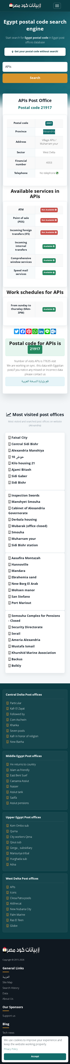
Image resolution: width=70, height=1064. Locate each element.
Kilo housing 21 (23, 463)
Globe (14, 926)
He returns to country (23, 764)
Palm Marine (17, 915)
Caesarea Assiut (19, 781)
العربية (6, 977)
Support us (9, 1016)
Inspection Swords (25, 496)
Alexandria (49, 131)
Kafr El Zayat (17, 708)
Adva (13, 864)
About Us (8, 999)
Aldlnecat (15, 903)
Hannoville (20, 565)
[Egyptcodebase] (25, 6)
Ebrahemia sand (24, 578)
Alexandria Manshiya (28, 451)
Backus (17, 659)
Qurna (14, 831)
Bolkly (16, 666)
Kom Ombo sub (19, 825)
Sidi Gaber (19, 476)
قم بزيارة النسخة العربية (35, 381)
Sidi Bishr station (25, 545)
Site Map (7, 982)
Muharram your (24, 539)
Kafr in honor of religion (24, 736)
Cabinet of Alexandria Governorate (26, 511)
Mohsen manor (23, 590)
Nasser (14, 786)
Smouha (18, 533)
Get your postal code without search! (36, 51)
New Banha (17, 742)
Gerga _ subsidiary (21, 848)
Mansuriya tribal (19, 853)
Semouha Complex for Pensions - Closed (34, 618)
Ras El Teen (16, 920)
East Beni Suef (18, 775)
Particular (15, 703)
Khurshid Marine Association (34, 653)
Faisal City (19, 438)
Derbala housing (24, 520)
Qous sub (15, 842)
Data (5, 993)
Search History (11, 988)
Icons (13, 892)
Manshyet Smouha (26, 502)
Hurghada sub (18, 859)
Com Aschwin (18, 720)
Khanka (14, 725)
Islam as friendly (19, 770)
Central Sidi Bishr (25, 444)
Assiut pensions (19, 803)
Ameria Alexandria (26, 640)
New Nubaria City (20, 909)
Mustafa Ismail (23, 647)
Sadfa (13, 797)
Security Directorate (27, 627)
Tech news (8, 1033)
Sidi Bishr (19, 483)
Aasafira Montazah (26, 558)
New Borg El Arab (25, 584)
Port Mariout (21, 603)
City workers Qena (21, 837)
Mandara (18, 571)
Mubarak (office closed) (29, 526)
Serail (16, 634)
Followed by (17, 714)
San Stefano (21, 597)
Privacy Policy (11, 1049)
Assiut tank (16, 792)
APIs (12, 887)
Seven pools (17, 731)
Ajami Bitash (21, 470)
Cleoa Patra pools (20, 898)
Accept (35, 1056)
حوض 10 (18, 457)
